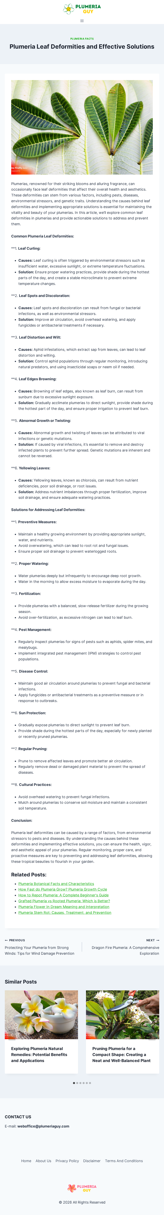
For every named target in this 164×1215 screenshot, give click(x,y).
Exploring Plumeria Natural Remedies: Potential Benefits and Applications (39, 1054)
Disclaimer (92, 1161)
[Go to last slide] (12, 1035)
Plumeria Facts (82, 38)
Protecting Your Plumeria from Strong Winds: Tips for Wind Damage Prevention (39, 947)
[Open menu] (82, 21)
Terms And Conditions (124, 1161)
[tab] (74, 1083)
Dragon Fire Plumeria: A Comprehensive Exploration (125, 947)
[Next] (152, 1035)
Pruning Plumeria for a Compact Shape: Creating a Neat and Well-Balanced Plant (121, 1054)
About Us (43, 1161)
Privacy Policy (67, 1161)
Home (26, 1161)
